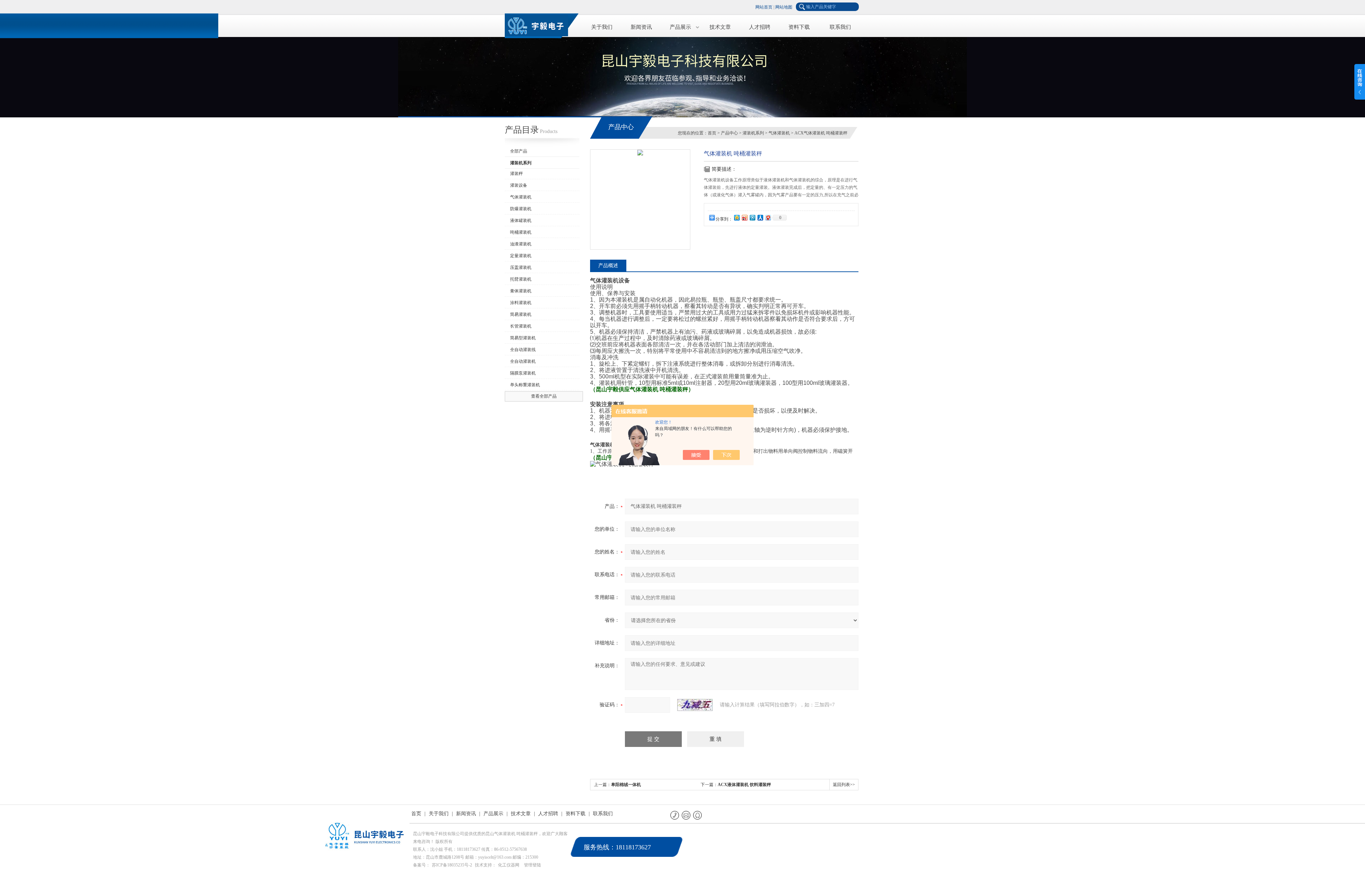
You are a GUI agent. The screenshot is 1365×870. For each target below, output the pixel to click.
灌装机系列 (753, 133)
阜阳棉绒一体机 (626, 784)
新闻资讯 (641, 27)
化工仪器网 (508, 865)
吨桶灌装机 (520, 232)
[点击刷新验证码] (695, 705)
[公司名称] (540, 24)
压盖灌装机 (520, 267)
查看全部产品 (544, 396)
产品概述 (608, 265)
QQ (698, 815)
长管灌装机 (520, 326)
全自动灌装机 (523, 361)
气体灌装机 (520, 197)
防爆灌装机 (520, 208)
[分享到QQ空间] (736, 217)
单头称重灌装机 (525, 384)
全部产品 (518, 151)
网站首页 (763, 7)
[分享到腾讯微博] (752, 217)
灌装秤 (516, 173)
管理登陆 (532, 865)
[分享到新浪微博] (744, 217)
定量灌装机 (520, 255)
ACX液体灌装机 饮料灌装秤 (744, 784)
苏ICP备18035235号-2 (452, 865)
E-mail (686, 815)
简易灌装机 (520, 314)
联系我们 (840, 27)
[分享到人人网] (760, 217)
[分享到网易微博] (768, 217)
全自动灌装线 (523, 349)
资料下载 (799, 27)
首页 (712, 133)
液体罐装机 (520, 220)
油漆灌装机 (520, 244)
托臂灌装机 (520, 279)
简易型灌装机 (523, 337)
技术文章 (720, 27)
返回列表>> (844, 784)
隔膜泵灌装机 (523, 373)
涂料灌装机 (520, 302)
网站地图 (783, 7)
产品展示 (680, 27)
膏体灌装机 (520, 290)
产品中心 (729, 133)
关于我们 (601, 27)
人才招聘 (759, 27)
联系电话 (675, 815)
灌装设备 (518, 185)
